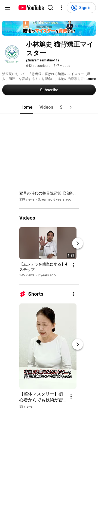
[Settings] (61, 7)
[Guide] (7, 7)
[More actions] (73, 265)
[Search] (50, 7)
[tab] (26, 107)
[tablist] (49, 107)
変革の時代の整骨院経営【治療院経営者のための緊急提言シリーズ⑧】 (49, 193)
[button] (70, 107)
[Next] (77, 243)
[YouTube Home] (31, 7)
